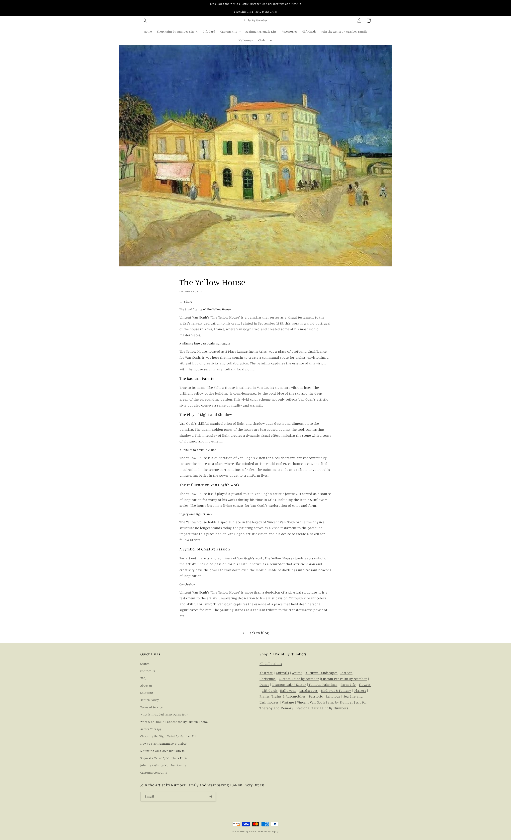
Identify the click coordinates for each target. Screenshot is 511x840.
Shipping (146, 692)
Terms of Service (151, 707)
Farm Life (348, 685)
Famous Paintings (323, 685)
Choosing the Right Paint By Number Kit (168, 736)
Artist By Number (248, 831)
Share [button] (188, 301)
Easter (301, 685)
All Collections (270, 664)
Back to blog (258, 632)
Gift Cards (269, 691)
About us (146, 685)
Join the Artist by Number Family (163, 765)
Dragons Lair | (284, 685)
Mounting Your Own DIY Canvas (162, 750)
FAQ (143, 678)
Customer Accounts (153, 772)
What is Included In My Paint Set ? (164, 714)
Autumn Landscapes (321, 673)
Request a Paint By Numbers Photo (164, 758)
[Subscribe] (210, 796)
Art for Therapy (150, 729)
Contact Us (147, 671)
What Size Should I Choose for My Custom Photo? (174, 721)
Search (145, 663)
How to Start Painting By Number (163, 743)
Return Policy (149, 699)
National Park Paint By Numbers (322, 708)
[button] (145, 20)
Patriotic (316, 696)
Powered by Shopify (268, 831)
